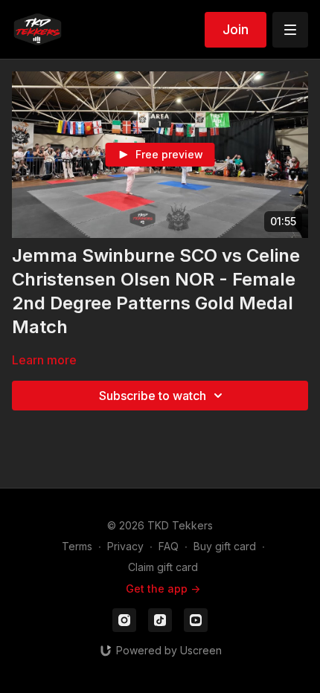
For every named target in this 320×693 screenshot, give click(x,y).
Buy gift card (224, 546)
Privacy (125, 546)
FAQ (169, 546)
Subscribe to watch (152, 395)
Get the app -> (163, 588)
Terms (77, 546)
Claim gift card (163, 567)
